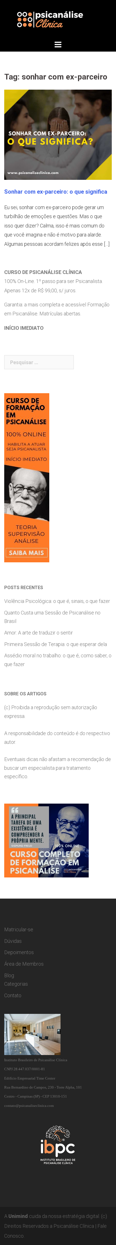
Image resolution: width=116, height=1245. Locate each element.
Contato (12, 995)
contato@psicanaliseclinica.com (29, 1106)
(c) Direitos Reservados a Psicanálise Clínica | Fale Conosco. (55, 1226)
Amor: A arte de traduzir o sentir (38, 633)
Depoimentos (19, 952)
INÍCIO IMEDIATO (24, 328)
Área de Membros (24, 964)
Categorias (16, 984)
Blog (9, 975)
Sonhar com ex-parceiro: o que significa (55, 191)
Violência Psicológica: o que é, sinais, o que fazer (57, 601)
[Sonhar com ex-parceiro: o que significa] (58, 134)
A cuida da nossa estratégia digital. (52, 1216)
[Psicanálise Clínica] (58, 19)
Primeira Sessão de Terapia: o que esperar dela (55, 644)
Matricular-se (18, 929)
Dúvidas (13, 941)
